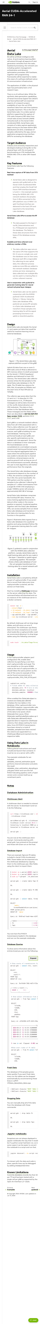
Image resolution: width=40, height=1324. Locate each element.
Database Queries (15, 944)
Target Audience (16, 142)
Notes (10, 785)
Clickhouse (25, 591)
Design (11, 324)
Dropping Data (13, 1098)
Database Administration (20, 792)
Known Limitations (17, 1172)
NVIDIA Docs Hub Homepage (16, 37)
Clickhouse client (14, 799)
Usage (10, 654)
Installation (13, 575)
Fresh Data (12, 1067)
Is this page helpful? (30, 50)
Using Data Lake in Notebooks (17, 744)
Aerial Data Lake (14, 41)
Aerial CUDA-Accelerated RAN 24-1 (25, 39)
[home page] (14, 2)
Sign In (35, 2)
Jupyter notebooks (16, 1133)
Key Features (14, 163)
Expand (33, 958)
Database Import (14, 850)
